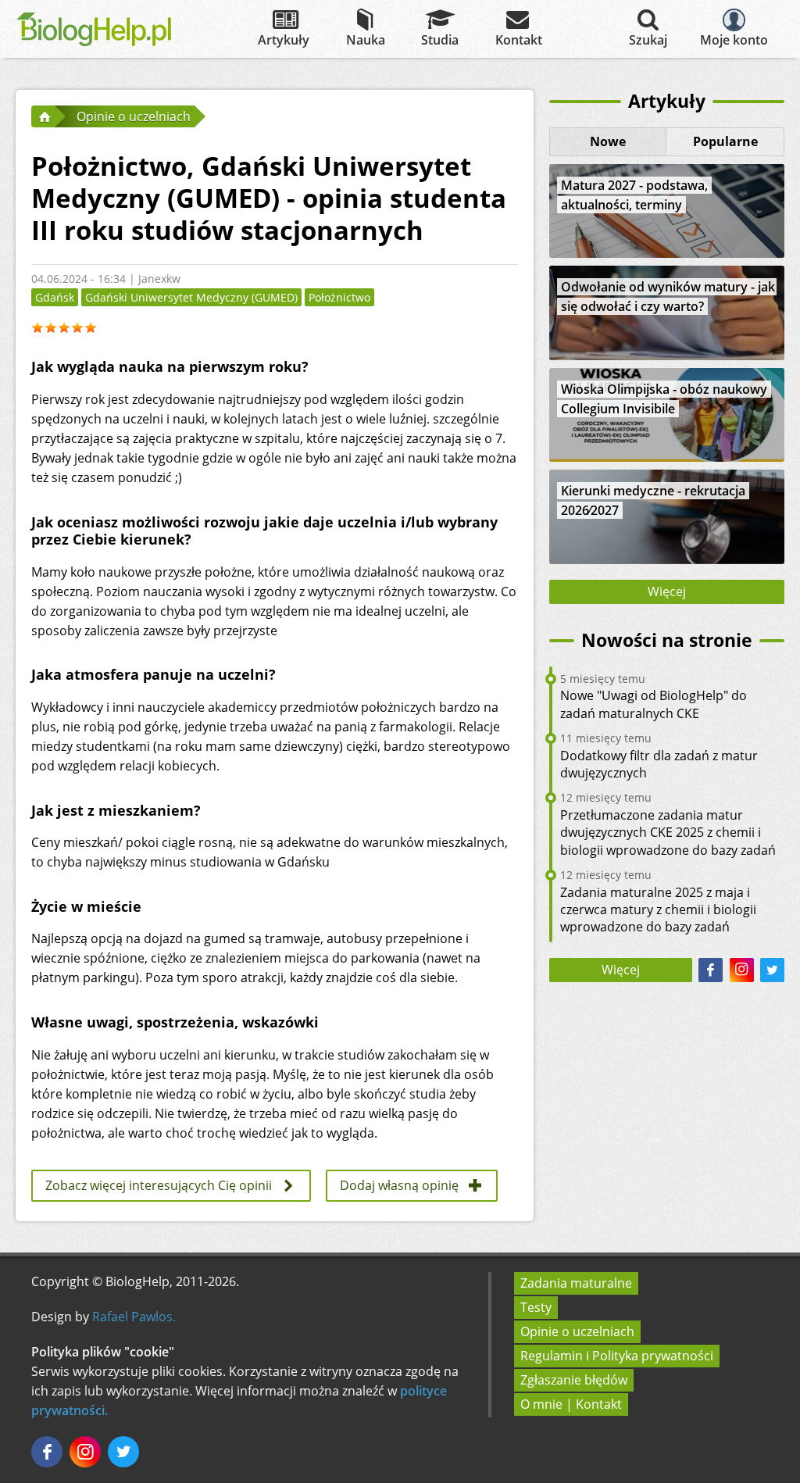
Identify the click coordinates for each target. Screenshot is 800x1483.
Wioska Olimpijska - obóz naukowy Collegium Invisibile (664, 399)
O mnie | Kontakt (571, 1404)
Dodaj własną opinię (399, 1185)
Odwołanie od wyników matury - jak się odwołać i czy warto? (668, 296)
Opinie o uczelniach (577, 1331)
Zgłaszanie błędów (573, 1379)
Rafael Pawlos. (134, 1316)
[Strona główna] (43, 116)
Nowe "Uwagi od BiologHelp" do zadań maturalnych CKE (653, 704)
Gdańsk (54, 297)
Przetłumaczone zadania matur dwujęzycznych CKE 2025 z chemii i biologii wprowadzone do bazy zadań (668, 832)
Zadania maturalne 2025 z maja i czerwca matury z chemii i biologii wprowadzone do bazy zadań (658, 910)
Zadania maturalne (576, 1283)
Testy (536, 1307)
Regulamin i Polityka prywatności (616, 1355)
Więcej (667, 591)
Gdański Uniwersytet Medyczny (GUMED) (191, 297)
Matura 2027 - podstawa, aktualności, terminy (634, 195)
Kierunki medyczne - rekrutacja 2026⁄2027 (653, 500)
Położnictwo (339, 297)
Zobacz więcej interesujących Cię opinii (158, 1185)
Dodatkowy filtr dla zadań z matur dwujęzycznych (659, 764)
